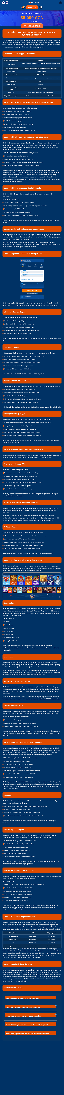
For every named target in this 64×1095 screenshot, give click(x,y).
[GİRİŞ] (40, 7)
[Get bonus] (23, 7)
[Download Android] (3, 2)
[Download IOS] (7, 2)
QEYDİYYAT (32, 7)
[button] (61, 1088)
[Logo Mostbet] (33, 2)
